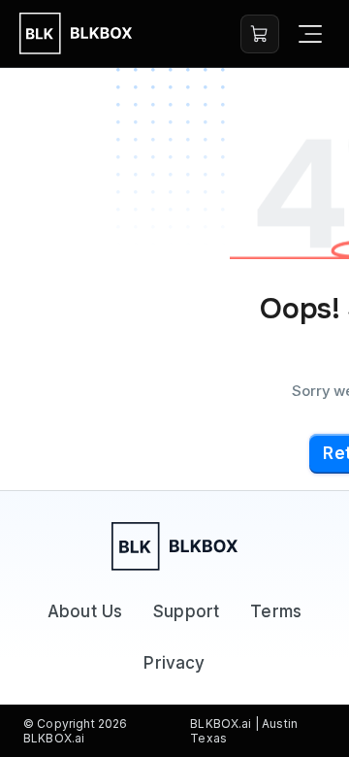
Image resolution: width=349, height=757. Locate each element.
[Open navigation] (310, 34)
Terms (275, 611)
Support (186, 611)
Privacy (174, 663)
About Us (85, 611)
